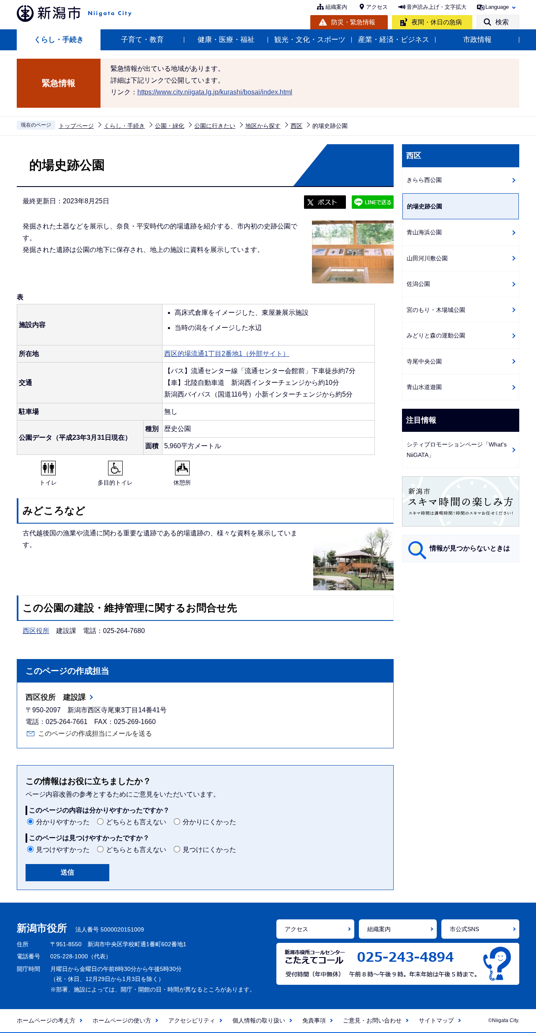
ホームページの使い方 (122, 1020)
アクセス (377, 7)
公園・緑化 (169, 125)
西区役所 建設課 (56, 697)
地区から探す (263, 125)
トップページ (76, 125)
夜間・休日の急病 (437, 22)
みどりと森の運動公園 (436, 335)
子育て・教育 (142, 40)
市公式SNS (464, 929)
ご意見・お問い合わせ (372, 1020)
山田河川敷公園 (427, 258)
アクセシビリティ (191, 1020)
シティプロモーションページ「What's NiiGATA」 (457, 449)
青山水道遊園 (424, 387)
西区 (296, 125)
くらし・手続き (59, 40)
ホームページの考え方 (46, 1020)
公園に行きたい (214, 125)
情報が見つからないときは (470, 548)
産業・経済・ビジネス (393, 40)
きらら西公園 (424, 179)
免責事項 (314, 1020)
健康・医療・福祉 (226, 40)
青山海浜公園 (424, 232)
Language (497, 7)
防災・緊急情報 (353, 22)
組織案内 (336, 7)
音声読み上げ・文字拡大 (436, 7)
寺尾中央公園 (424, 361)
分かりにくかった (209, 821)
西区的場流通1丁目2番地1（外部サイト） (226, 353)
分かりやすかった (63, 821)
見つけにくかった (209, 849)
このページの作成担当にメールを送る (95, 733)
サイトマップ (436, 1020)
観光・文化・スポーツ (309, 40)
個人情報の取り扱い (258, 1020)
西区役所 (36, 630)
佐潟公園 (418, 283)
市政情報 (477, 40)
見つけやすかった (63, 849)
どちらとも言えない (136, 821)
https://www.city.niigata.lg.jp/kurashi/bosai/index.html (214, 92)
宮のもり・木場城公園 (436, 309)
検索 (502, 22)
